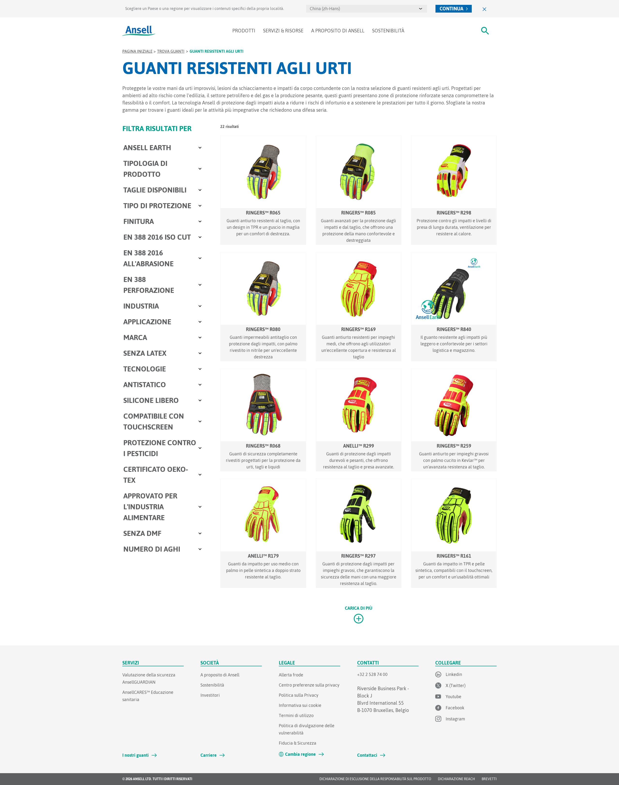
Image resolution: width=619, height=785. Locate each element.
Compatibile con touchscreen (153, 421)
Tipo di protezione (157, 205)
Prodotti (243, 30)
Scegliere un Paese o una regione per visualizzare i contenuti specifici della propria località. (204, 8)
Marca (135, 337)
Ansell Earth (147, 147)
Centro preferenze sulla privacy (309, 685)
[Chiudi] (484, 8)
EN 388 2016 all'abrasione (148, 258)
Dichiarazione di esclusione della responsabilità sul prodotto (375, 779)
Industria (141, 306)
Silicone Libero (151, 400)
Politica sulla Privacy (298, 695)
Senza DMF (142, 533)
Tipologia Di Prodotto (145, 168)
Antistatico (144, 384)
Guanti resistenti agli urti (216, 51)
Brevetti (489, 779)
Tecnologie (144, 369)
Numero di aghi (151, 549)
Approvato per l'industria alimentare (150, 507)
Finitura (138, 221)
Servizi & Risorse (283, 30)
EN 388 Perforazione (148, 284)
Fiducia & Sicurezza (297, 743)
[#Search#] (485, 31)
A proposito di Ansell (337, 30)
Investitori (210, 695)
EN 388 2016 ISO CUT (157, 237)
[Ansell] (138, 31)
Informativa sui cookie (300, 705)
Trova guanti (170, 51)
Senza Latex (144, 353)
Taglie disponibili (154, 190)
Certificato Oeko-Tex (155, 474)
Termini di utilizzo (296, 715)
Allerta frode (291, 674)
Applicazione (147, 322)
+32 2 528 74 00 (372, 674)
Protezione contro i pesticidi (159, 448)
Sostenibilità (388, 30)
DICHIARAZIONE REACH (456, 779)
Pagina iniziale (137, 51)
